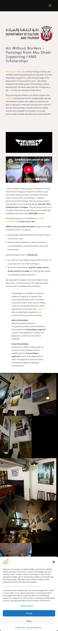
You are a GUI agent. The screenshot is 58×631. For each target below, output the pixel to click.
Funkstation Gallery (14, 71)
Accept (29, 613)
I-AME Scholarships (21, 58)
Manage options (27, 605)
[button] (53, 562)
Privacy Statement (34, 627)
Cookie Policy (20, 627)
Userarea (40, 309)
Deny (29, 621)
